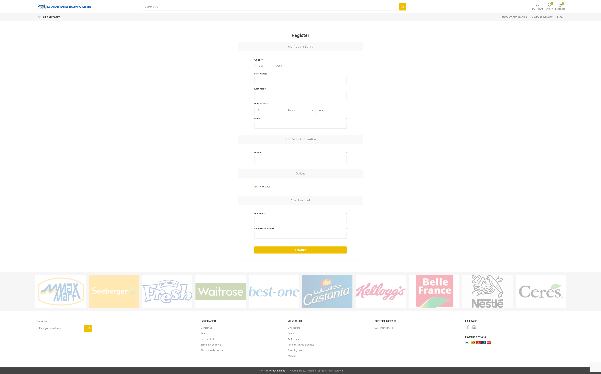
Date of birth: (261, 103)
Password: (260, 213)
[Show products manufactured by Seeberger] (114, 291)
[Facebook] (468, 327)
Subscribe (88, 328)
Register (300, 250)
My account (537, 9)
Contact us (206, 327)
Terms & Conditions (211, 344)
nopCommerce (277, 370)
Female (278, 65)
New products (208, 339)
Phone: (258, 152)
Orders (291, 333)
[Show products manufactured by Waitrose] (220, 291)
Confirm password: (264, 228)
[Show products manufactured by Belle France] (434, 291)
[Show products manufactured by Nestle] (487, 291)
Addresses (293, 339)
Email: (257, 118)
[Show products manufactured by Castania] (327, 291)
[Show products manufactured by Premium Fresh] (167, 291)
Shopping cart (295, 350)
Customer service (384, 327)
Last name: (260, 88)
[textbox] (270, 6)
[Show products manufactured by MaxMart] (60, 291)
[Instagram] (474, 327)
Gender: (258, 59)
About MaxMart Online (212, 350)
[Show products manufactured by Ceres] (541, 291)
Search (402, 6)
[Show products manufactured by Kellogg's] (381, 291)
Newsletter (264, 186)
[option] (60, 291)
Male (261, 65)
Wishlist (292, 356)
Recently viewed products (301, 344)
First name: (260, 73)
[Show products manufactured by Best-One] (274, 291)
